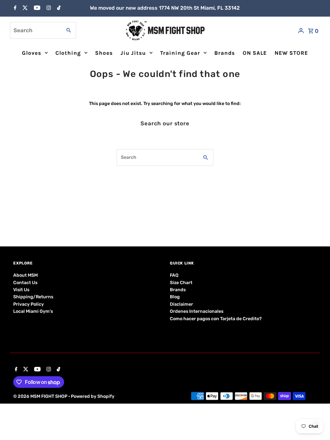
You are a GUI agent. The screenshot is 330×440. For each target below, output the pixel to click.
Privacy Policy (28, 304)
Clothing (68, 53)
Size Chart (181, 282)
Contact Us (25, 282)
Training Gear (180, 53)
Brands (224, 53)
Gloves (31, 53)
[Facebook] (14, 8)
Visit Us (21, 289)
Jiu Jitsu (133, 53)
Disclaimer (181, 304)
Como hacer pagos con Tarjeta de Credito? (216, 318)
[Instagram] (48, 8)
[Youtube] (36, 8)
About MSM (25, 275)
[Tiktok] (58, 8)
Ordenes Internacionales (196, 311)
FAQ (174, 275)
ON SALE (255, 53)
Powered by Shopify (92, 396)
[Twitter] (24, 8)
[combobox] (35, 30)
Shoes (104, 53)
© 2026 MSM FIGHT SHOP (40, 396)
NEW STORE (291, 53)
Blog (175, 297)
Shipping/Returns (33, 297)
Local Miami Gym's (33, 311)
